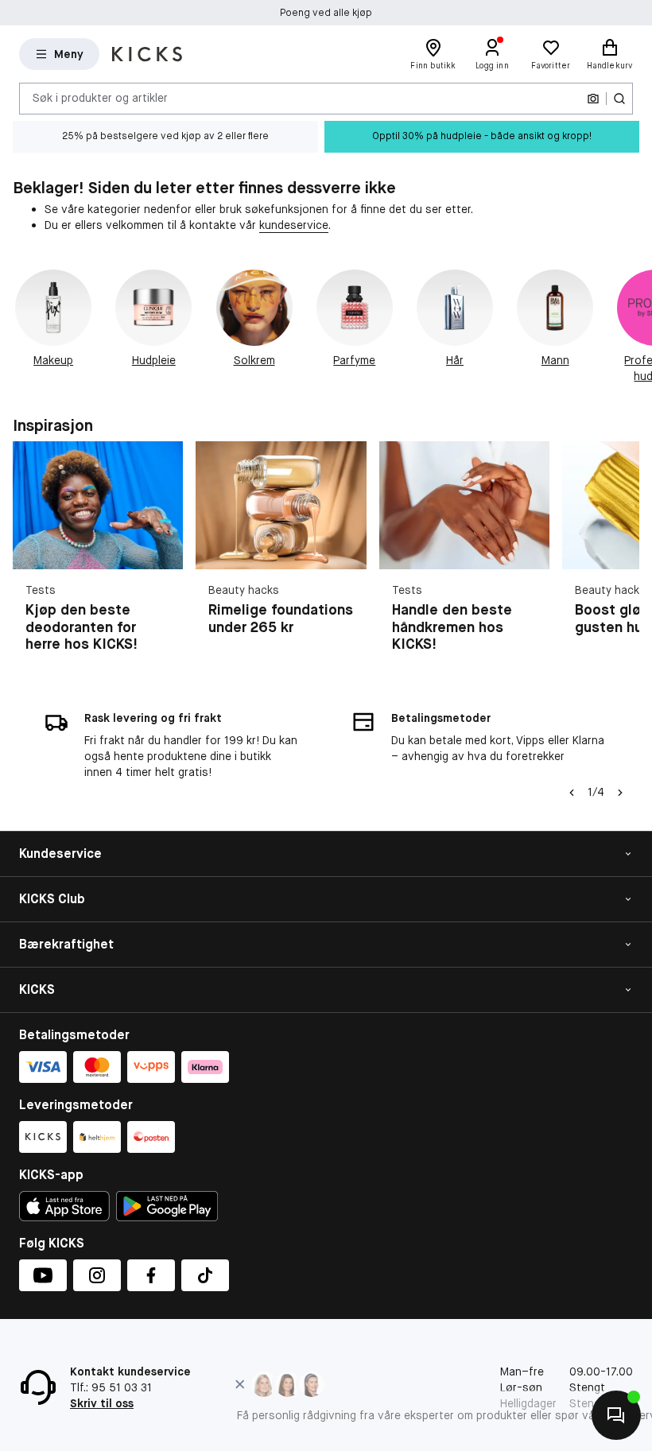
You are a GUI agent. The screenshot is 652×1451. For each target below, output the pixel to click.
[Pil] (633, 327)
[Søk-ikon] (619, 98)
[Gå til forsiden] (147, 54)
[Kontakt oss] (616, 1415)
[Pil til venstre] (571, 792)
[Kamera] (593, 98)
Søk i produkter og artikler (100, 98)
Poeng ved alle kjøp (326, 12)
